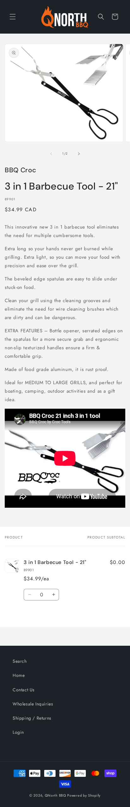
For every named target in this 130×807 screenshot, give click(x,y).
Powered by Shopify (84, 795)
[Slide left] (51, 154)
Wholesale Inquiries (33, 704)
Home (19, 675)
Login (18, 732)
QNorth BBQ (55, 795)
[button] (13, 17)
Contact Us (24, 690)
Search (20, 661)
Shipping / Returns (32, 718)
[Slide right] (79, 154)
